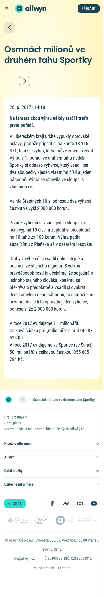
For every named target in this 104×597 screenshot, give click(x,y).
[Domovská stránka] (8, 399)
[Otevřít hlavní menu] (6, 8)
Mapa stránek (44, 568)
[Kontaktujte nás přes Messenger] (66, 503)
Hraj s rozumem (16, 417)
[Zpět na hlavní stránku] (19, 8)
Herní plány (12, 423)
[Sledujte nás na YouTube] (94, 503)
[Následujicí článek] (24, 81)
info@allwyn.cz (24, 558)
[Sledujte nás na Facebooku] (52, 503)
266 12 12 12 (52, 549)
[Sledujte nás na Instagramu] (80, 503)
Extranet (64, 568)
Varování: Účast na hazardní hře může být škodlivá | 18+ (45, 429)
